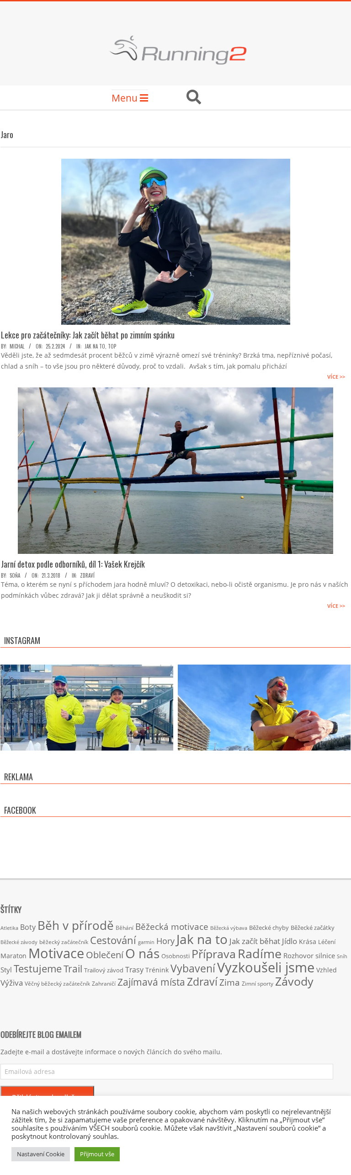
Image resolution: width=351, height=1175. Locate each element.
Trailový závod (103, 970)
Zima (229, 982)
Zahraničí (104, 983)
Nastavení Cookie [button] (40, 1154)
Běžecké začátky (313, 927)
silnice (325, 955)
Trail (73, 968)
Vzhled (326, 970)
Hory (165, 940)
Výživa (11, 982)
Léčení (326, 942)
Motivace (56, 953)
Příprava (213, 953)
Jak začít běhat (254, 940)
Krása (307, 941)
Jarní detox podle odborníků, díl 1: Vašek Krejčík (73, 564)
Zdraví (87, 575)
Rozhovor (298, 955)
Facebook (20, 810)
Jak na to (95, 346)
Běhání (124, 928)
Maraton (13, 955)
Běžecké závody (18, 942)
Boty (28, 927)
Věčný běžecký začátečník (57, 983)
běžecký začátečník (63, 942)
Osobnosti (175, 956)
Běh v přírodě (75, 925)
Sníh (342, 956)
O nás (142, 953)
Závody (294, 981)
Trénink (157, 970)
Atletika (9, 927)
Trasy (134, 970)
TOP (112, 346)
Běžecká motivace (171, 927)
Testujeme (38, 968)
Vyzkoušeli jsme (265, 967)
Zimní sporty (257, 983)
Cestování (113, 940)
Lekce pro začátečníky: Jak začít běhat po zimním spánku (88, 335)
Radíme (260, 953)
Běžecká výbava (228, 927)
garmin (146, 942)
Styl (6, 969)
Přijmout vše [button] (97, 1154)
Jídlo (289, 941)
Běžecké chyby (269, 927)
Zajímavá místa (151, 981)
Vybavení (192, 968)
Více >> (336, 376)
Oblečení (104, 954)
